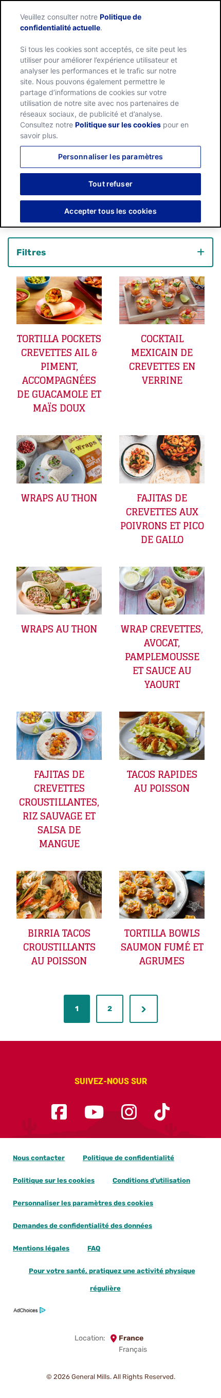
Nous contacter (39, 1158)
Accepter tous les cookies (110, 211)
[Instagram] (129, 1112)
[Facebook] (59, 1112)
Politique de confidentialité (128, 1158)
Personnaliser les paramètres (110, 156)
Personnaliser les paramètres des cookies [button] (83, 1203)
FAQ (93, 1248)
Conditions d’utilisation (151, 1180)
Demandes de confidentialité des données (82, 1225)
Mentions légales (41, 1248)
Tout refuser (110, 183)
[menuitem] (77, 1008)
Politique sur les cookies (54, 1180)
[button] (144, 1009)
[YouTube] (94, 1112)
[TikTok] (162, 1112)
